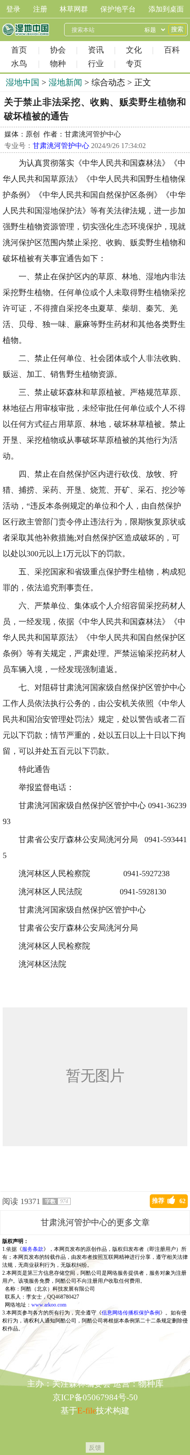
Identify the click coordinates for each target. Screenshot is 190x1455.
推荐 (169, 1200)
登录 (13, 9)
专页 (134, 63)
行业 (96, 63)
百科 (172, 50)
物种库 (150, 1383)
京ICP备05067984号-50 (95, 1397)
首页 (19, 50)
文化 (134, 50)
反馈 (95, 1447)
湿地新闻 (65, 82)
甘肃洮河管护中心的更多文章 (95, 1222)
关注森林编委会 (81, 1383)
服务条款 (32, 1249)
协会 (58, 50)
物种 (58, 63)
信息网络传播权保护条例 (131, 1313)
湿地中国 (25, 29)
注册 (40, 9)
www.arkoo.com (48, 1305)
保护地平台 (118, 9)
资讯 (96, 50)
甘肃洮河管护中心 (61, 145)
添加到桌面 (166, 9)
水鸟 (19, 63)
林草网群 (74, 9)
